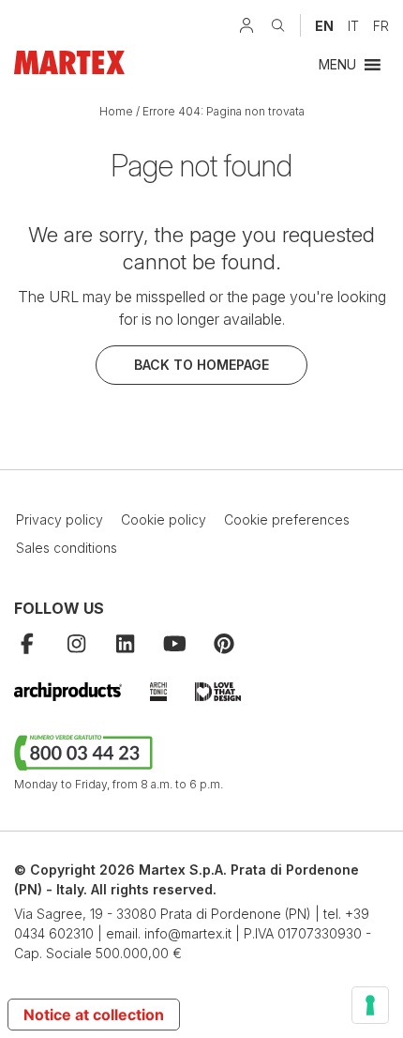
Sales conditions (66, 548)
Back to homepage (201, 365)
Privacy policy (59, 519)
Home (116, 111)
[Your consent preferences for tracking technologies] (370, 1005)
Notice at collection (93, 1014)
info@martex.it (187, 933)
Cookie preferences (287, 519)
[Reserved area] (246, 25)
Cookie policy (163, 519)
